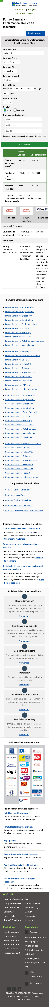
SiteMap (29, 920)
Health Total (10, 217)
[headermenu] (1, 0)
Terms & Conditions (13, 920)
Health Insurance (11, 932)
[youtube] (19, 989)
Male (9, 110)
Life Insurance (10, 936)
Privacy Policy (10, 916)
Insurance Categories (13, 899)
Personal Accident (12, 952)
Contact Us (30, 916)
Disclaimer (8, 911)
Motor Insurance (11, 944)
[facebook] (9, 989)
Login (30, 13)
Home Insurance (11, 948)
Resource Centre (32, 903)
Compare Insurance (12, 903)
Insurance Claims (11, 907)
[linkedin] (14, 989)
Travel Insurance (11, 940)
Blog (27, 899)
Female (20, 110)
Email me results (35, 33)
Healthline (43, 217)
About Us (29, 911)
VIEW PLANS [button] (24, 144)
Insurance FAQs (32, 907)
